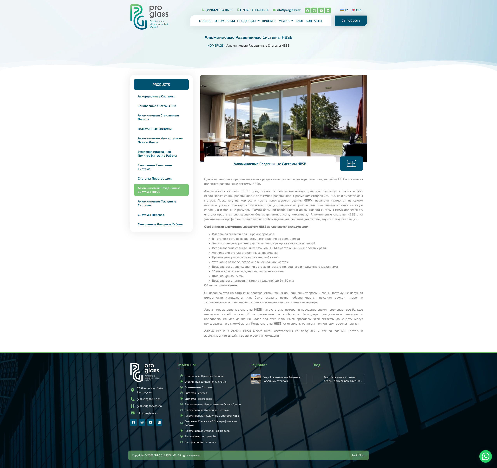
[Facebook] (307, 10)
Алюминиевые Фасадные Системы (157, 203)
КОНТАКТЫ (314, 21)
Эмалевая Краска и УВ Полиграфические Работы (157, 153)
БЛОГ (299, 21)
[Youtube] (321, 10)
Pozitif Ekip (358, 455)
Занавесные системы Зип (157, 106)
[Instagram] (314, 10)
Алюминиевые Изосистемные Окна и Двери (160, 140)
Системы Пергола (151, 214)
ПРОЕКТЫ (269, 21)
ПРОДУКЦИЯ (246, 21)
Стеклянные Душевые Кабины (160, 224)
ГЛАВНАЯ (205, 21)
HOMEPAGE (215, 45)
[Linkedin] (328, 10)
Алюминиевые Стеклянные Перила (158, 117)
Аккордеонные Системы (156, 96)
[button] (161, 84)
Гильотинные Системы (155, 128)
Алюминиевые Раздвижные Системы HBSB (159, 190)
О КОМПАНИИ (225, 21)
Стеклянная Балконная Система (155, 167)
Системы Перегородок (155, 178)
